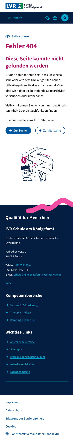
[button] (47, 17)
